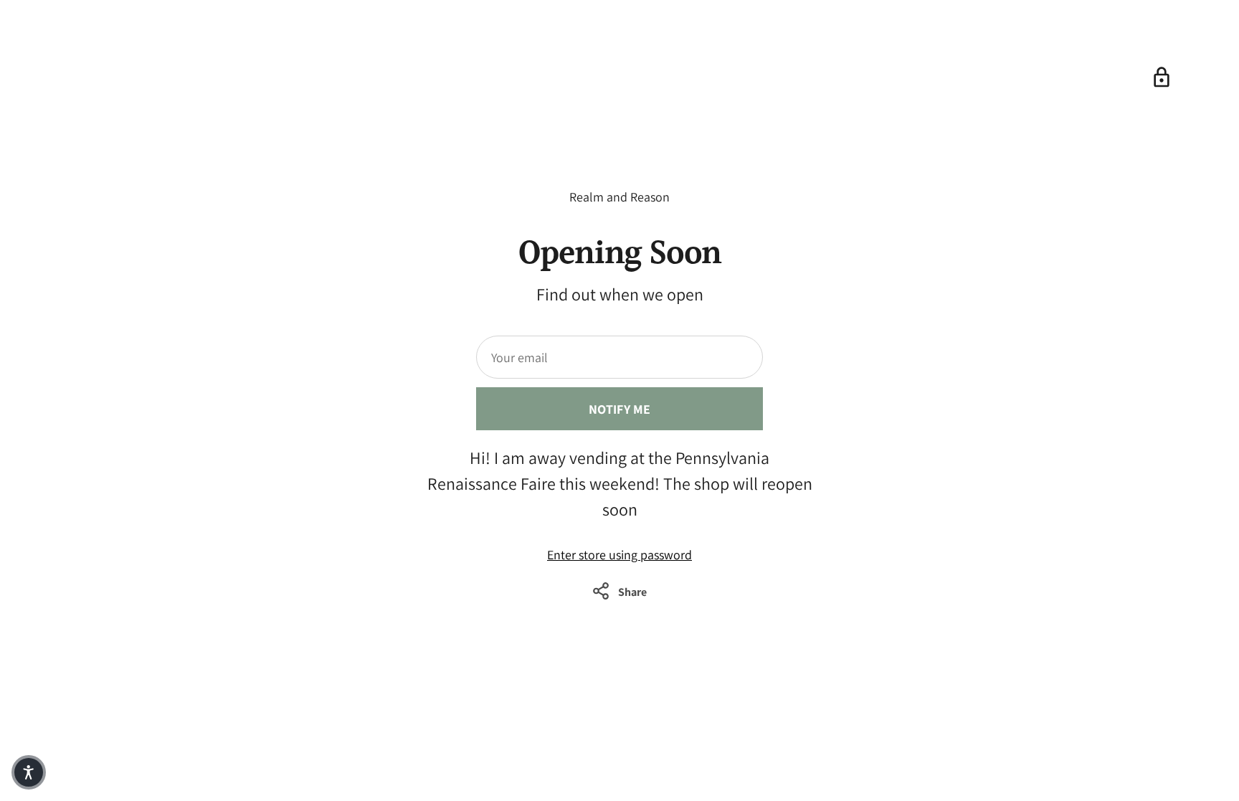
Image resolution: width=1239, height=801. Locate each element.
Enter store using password (619, 554)
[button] (28, 772)
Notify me (620, 409)
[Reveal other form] (1161, 77)
